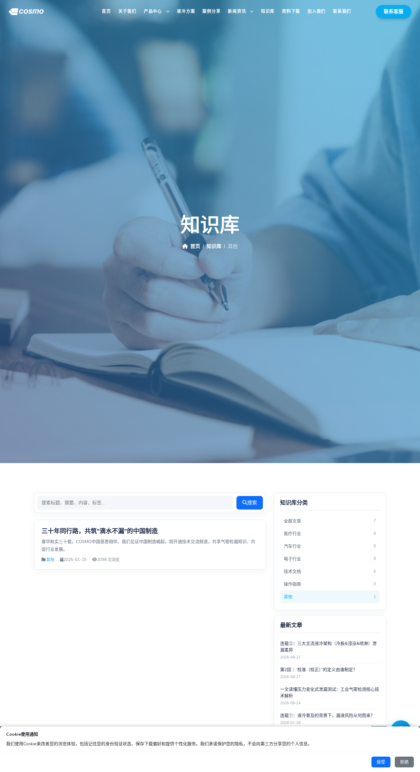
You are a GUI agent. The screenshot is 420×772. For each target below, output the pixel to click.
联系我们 (342, 11)
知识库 (268, 11)
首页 (106, 11)
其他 (50, 559)
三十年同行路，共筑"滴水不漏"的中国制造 (100, 531)
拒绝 (404, 762)
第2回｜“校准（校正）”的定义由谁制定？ (318, 670)
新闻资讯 (238, 11)
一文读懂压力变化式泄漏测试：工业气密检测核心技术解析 (329, 692)
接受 (381, 762)
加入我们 (316, 11)
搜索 (252, 502)
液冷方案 (186, 11)
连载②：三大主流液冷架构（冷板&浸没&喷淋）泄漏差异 (328, 647)
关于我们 (127, 11)
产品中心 (154, 11)
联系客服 (393, 11)
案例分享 (211, 11)
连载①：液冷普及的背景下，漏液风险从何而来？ (327, 715)
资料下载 (291, 11)
